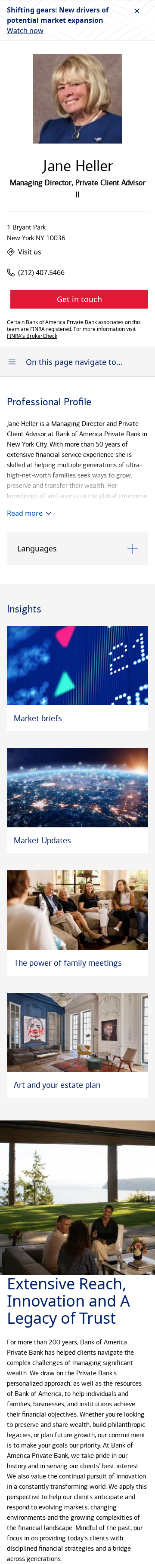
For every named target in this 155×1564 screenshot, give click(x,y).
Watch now (25, 30)
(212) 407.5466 (41, 272)
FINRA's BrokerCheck (32, 336)
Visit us (29, 252)
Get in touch (79, 299)
